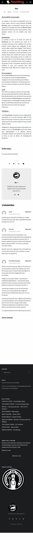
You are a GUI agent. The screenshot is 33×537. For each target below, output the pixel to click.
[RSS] (16, 519)
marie (10, 212)
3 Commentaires (24, 12)
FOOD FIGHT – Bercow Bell (10, 427)
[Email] (18, 163)
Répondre (28, 212)
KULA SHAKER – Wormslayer (10, 411)
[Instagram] (13, 519)
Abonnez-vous (16, 456)
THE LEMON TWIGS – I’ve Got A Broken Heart (15, 404)
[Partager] (9, 163)
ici (29, 98)
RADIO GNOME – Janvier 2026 (11, 414)
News (9, 12)
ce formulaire (15, 382)
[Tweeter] (13, 163)
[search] (29, 372)
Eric (5, 12)
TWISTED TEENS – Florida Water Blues (13, 401)
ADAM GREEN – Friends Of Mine (11, 417)
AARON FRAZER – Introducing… (11, 430)
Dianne (11, 133)
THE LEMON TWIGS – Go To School (12, 424)
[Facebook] (9, 519)
